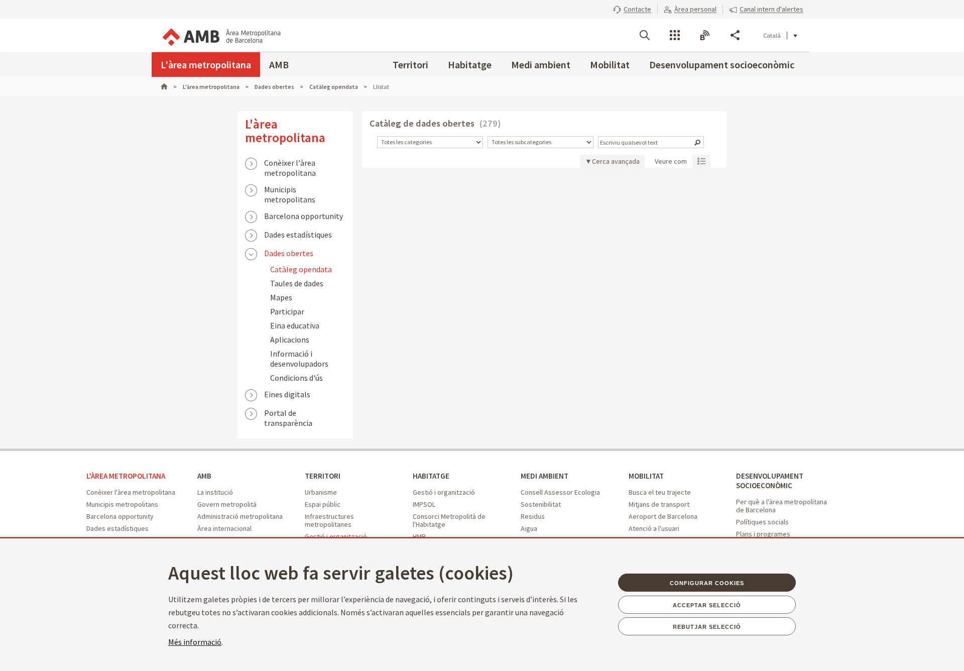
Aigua (529, 528)
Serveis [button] (675, 35)
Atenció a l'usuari (654, 528)
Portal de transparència (288, 414)
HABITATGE (431, 476)
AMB (279, 64)
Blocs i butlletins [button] (705, 35)
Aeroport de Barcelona (663, 516)
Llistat (701, 161)
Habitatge (470, 64)
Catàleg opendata (301, 269)
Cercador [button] (645, 35)
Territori (410, 64)
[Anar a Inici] (169, 86)
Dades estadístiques (298, 235)
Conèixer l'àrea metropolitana (290, 164)
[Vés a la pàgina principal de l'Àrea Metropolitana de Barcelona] (221, 35)
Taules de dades (296, 283)
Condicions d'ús (296, 378)
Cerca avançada (616, 161)
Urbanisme (321, 492)
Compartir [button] (735, 35)
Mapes (281, 297)
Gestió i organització (444, 492)
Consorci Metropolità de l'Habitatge (449, 520)
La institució (215, 492)
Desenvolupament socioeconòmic (721, 64)
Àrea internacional (224, 528)
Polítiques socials (762, 521)
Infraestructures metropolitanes (329, 520)
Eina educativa (294, 325)
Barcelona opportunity (303, 216)
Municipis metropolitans (289, 190)
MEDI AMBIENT (544, 476)
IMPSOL (424, 504)
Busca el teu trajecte (660, 492)
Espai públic (322, 504)
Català (772, 35)
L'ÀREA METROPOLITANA (125, 476)
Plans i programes (763, 533)
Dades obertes (288, 253)
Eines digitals (287, 394)
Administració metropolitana (240, 516)
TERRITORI (322, 476)
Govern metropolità (227, 504)
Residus (533, 516)
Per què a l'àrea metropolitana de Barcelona (781, 505)
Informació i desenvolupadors (299, 359)
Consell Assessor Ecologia (560, 492)
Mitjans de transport (659, 504)
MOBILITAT (646, 476)
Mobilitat (610, 64)
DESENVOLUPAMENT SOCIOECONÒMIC (769, 480)
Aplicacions (289, 339)
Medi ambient (540, 64)
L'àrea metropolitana (206, 64)
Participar (287, 311)
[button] (632, 9)
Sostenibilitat (541, 504)
